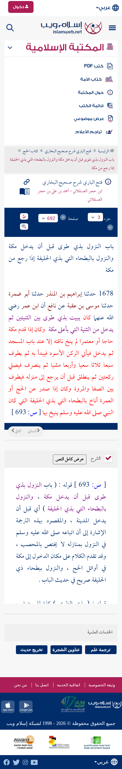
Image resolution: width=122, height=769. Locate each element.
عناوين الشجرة (66, 649)
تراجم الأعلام (89, 131)
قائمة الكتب (91, 105)
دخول (19, 6)
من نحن (20, 685)
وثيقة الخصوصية (101, 685)
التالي (17, 431)
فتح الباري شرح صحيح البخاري (68, 151)
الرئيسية (104, 151)
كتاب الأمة (91, 79)
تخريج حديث (31, 649)
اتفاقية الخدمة (68, 685)
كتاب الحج (30, 151)
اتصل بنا (41, 685)
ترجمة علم (100, 649)
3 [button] (99, 217)
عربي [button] (104, 8)
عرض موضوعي (89, 118)
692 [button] (51, 218)
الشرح (96, 457)
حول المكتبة (90, 92)
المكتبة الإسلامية (66, 47)
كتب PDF (93, 66)
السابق (32, 431)
